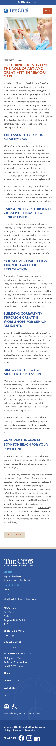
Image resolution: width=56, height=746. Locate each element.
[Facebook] (22, 738)
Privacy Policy (31, 730)
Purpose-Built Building (15, 620)
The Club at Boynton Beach (26, 457)
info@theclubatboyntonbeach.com (20, 599)
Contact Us (11, 681)
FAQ (6, 624)
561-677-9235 (28, 2)
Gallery (7, 616)
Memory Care (13, 642)
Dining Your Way (12, 658)
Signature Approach (17, 654)
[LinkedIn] (38, 738)
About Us (10, 608)
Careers (9, 688)
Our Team (9, 612)
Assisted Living (14, 631)
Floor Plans (10, 636)
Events (8, 696)
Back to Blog (14, 535)
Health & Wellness (13, 666)
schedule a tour (22, 512)
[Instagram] (30, 738)
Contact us (43, 508)
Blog (7, 673)
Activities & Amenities (15, 662)
